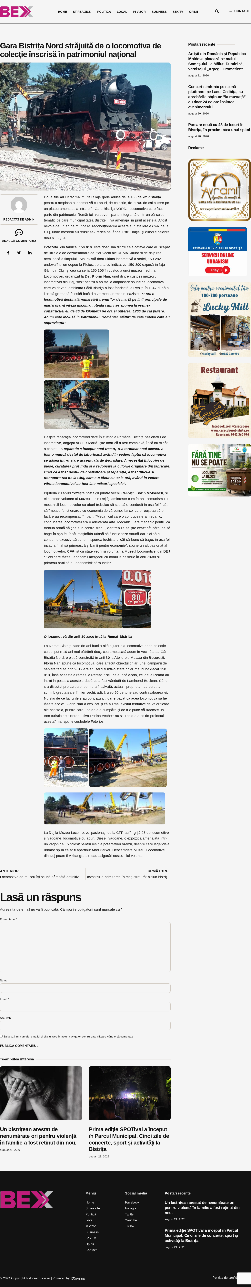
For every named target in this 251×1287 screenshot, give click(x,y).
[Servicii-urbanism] (217, 275)
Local (122, 11)
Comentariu (8, 919)
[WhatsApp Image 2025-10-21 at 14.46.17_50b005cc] (219, 220)
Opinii (193, 11)
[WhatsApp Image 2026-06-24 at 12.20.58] (219, 495)
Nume (4, 980)
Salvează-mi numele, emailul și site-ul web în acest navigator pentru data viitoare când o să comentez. (69, 1036)
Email (4, 999)
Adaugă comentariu (19, 240)
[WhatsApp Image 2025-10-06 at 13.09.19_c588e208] (219, 437)
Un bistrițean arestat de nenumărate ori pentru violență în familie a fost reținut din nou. (38, 1135)
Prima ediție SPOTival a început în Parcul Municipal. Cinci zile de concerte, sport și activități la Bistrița (201, 1235)
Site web (5, 1017)
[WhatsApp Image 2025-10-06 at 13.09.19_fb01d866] (219, 356)
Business (159, 11)
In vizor (139, 11)
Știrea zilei (82, 11)
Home (62, 11)
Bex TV (178, 11)
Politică (104, 11)
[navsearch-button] (217, 12)
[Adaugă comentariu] (19, 232)
